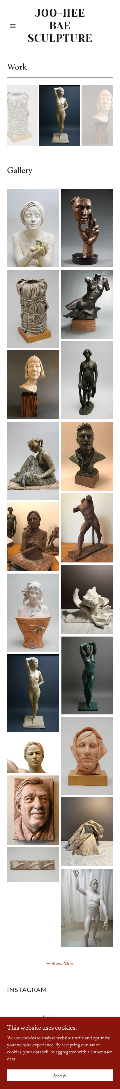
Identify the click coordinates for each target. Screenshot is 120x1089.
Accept (60, 1075)
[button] (15, 26)
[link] (60, 40)
